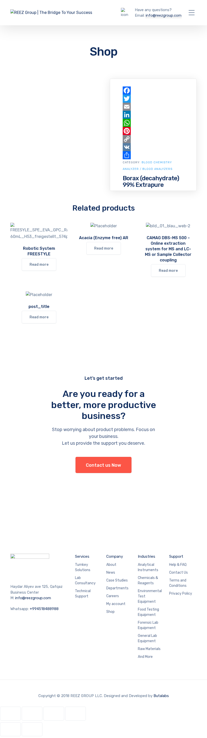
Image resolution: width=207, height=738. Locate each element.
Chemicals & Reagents (148, 580)
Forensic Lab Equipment (148, 625)
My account (115, 604)
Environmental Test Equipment (150, 596)
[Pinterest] (153, 131)
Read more (39, 264)
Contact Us (178, 572)
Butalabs (161, 696)
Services (82, 556)
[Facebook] (153, 90)
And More (145, 657)
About (111, 565)
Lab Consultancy (85, 580)
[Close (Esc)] (75, 714)
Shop (110, 612)
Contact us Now (103, 465)
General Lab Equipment (147, 638)
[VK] (153, 147)
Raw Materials (149, 649)
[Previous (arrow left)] (10, 729)
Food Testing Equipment (148, 612)
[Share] (153, 155)
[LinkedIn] (153, 115)
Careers (112, 596)
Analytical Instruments (148, 567)
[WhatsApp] (153, 123)
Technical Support (83, 593)
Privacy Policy (180, 593)
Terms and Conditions (178, 583)
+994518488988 (44, 609)
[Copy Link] (153, 139)
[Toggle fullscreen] (32, 714)
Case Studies (117, 580)
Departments (117, 588)
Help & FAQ (178, 565)
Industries (146, 556)
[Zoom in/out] (10, 714)
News (110, 572)
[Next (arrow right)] (32, 729)
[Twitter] (153, 99)
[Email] (153, 107)
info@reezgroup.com (164, 15)
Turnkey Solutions (82, 567)
